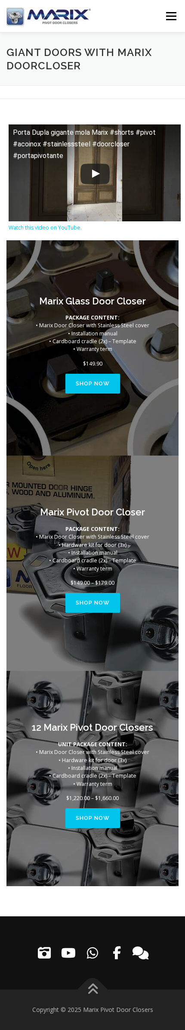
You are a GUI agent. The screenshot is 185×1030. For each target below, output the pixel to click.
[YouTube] (68, 952)
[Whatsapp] (92, 952)
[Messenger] (140, 952)
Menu (170, 16)
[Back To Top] (92, 989)
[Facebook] (116, 952)
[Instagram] (44, 952)
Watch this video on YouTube (44, 227)
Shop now (93, 383)
